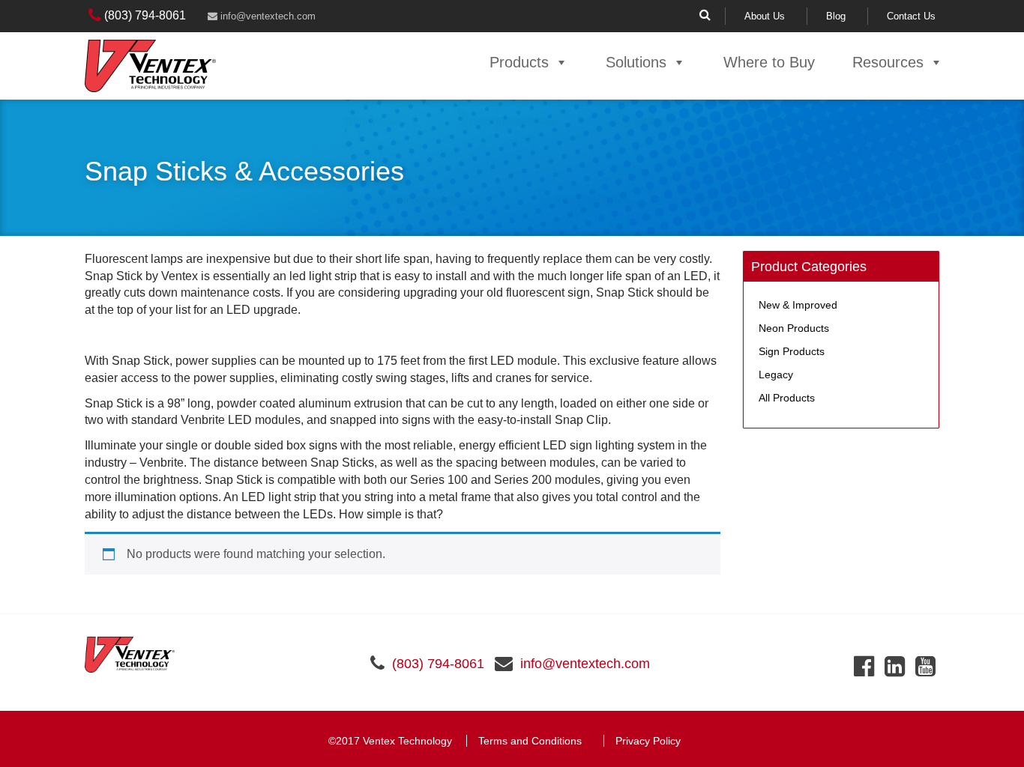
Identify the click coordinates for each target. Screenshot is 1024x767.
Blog (836, 16)
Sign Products (792, 351)
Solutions (636, 62)
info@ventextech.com (266, 16)
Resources (888, 62)
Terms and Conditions (530, 741)
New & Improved (798, 305)
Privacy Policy (648, 741)
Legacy (776, 375)
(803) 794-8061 (143, 15)
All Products (787, 398)
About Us (764, 16)
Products (519, 62)
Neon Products (794, 328)
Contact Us (911, 16)
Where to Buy (769, 62)
